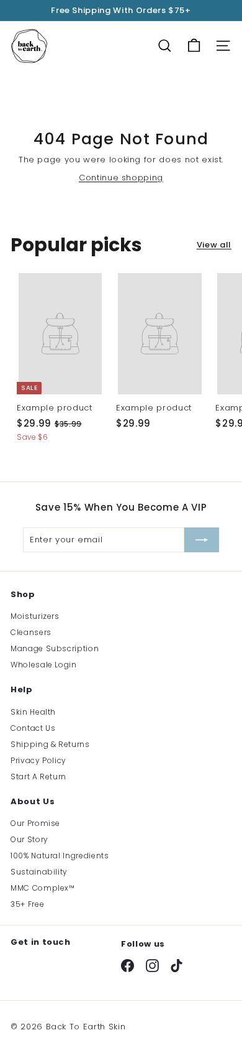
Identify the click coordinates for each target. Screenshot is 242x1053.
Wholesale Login (44, 664)
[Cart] (193, 45)
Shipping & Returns (50, 744)
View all (214, 245)
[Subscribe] (201, 539)
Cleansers (31, 632)
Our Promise (35, 823)
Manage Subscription (55, 648)
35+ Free (27, 904)
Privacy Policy (38, 760)
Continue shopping (121, 177)
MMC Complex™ (43, 888)
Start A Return (38, 776)
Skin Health (33, 712)
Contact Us (33, 728)
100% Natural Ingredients (60, 855)
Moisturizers (35, 616)
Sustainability (39, 871)
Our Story (29, 839)
